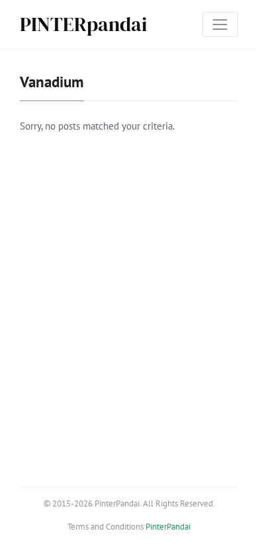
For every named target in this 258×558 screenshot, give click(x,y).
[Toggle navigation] (220, 24)
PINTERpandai (83, 24)
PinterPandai (168, 526)
